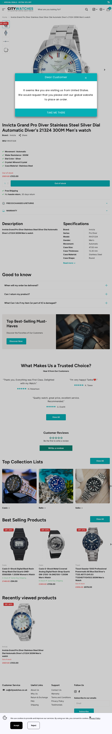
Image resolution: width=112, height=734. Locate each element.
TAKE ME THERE (56, 112)
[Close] (98, 717)
